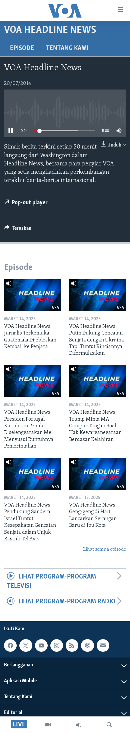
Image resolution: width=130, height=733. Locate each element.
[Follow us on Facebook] (10, 645)
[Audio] (79, 724)
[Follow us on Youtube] (41, 645)
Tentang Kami (67, 48)
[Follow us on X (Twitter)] (25, 645)
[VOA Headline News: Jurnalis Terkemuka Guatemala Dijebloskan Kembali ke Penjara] (32, 295)
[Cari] (109, 724)
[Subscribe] (103, 645)
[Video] (48, 724)
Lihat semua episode (104, 549)
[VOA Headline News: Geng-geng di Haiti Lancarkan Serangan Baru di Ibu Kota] (97, 474)
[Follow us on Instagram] (56, 645)
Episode (22, 48)
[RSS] (72, 645)
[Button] (17, 229)
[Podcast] (87, 645)
